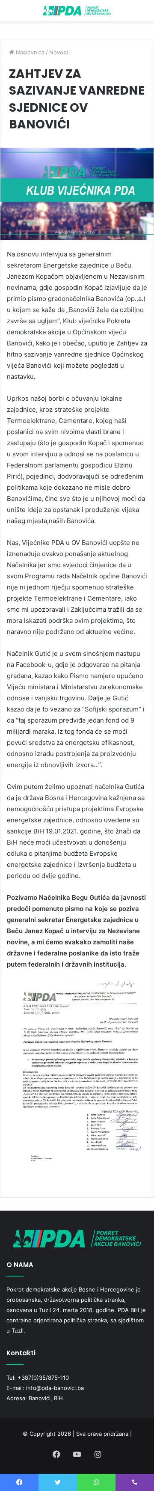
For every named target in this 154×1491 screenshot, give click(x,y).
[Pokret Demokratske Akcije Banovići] (77, 10)
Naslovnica (29, 52)
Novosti (59, 52)
